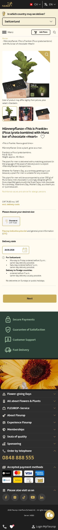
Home (5, 38)
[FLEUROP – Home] (7, 4)
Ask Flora (43, 32)
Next (30, 298)
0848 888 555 (18, 457)
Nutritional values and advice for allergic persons (24, 191)
